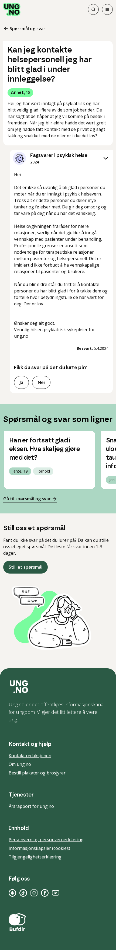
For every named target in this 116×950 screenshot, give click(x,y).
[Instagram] (34, 893)
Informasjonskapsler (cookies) (39, 848)
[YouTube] (55, 893)
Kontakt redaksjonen (30, 756)
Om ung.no (20, 764)
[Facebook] (45, 893)
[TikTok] (23, 893)
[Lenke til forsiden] (12, 9)
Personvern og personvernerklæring (46, 840)
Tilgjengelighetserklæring (35, 857)
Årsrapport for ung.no (31, 806)
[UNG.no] (58, 686)
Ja (21, 382)
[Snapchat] (12, 893)
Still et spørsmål (25, 567)
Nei (41, 382)
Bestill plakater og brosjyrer (37, 773)
